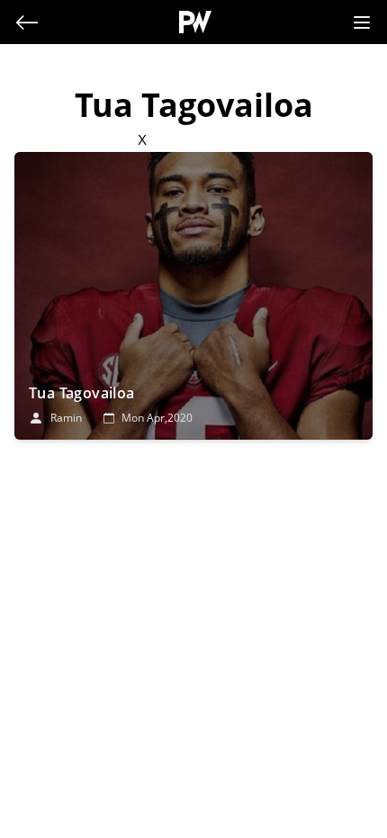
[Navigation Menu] (362, 22)
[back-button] (27, 22)
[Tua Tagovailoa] (193, 296)
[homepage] (195, 22)
